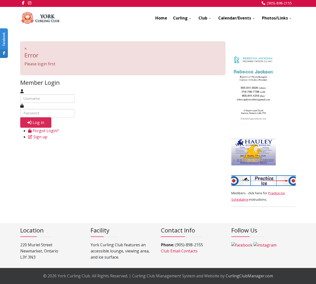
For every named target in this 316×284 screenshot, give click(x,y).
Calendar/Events (234, 18)
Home (161, 18)
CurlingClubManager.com (249, 276)
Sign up (40, 137)
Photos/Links (275, 18)
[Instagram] (29, 3)
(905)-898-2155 (279, 3)
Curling (180, 18)
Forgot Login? (46, 130)
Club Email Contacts (179, 251)
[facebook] (23, 3)
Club (202, 18)
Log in (38, 122)
